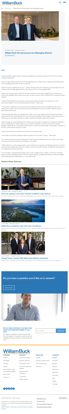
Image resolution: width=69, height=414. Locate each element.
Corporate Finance (24, 363)
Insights (38, 357)
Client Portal (6, 374)
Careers (5, 366)
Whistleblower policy (41, 398)
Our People (6, 360)
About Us (5, 357)
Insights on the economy (42, 360)
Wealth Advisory (23, 379)
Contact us (6, 377)
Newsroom (8, 8)
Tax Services (22, 376)
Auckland (54, 360)
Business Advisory (24, 360)
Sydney (54, 381)
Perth (53, 378)
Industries (5, 363)
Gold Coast (55, 369)
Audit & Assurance (24, 357)
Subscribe (61, 330)
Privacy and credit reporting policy (44, 404)
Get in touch (9, 288)
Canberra (54, 366)
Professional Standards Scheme (44, 407)
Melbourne (55, 372)
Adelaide (54, 357)
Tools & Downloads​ (41, 363)
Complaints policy (41, 401)
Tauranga (54, 384)
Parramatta (55, 375)
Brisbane (54, 363)
